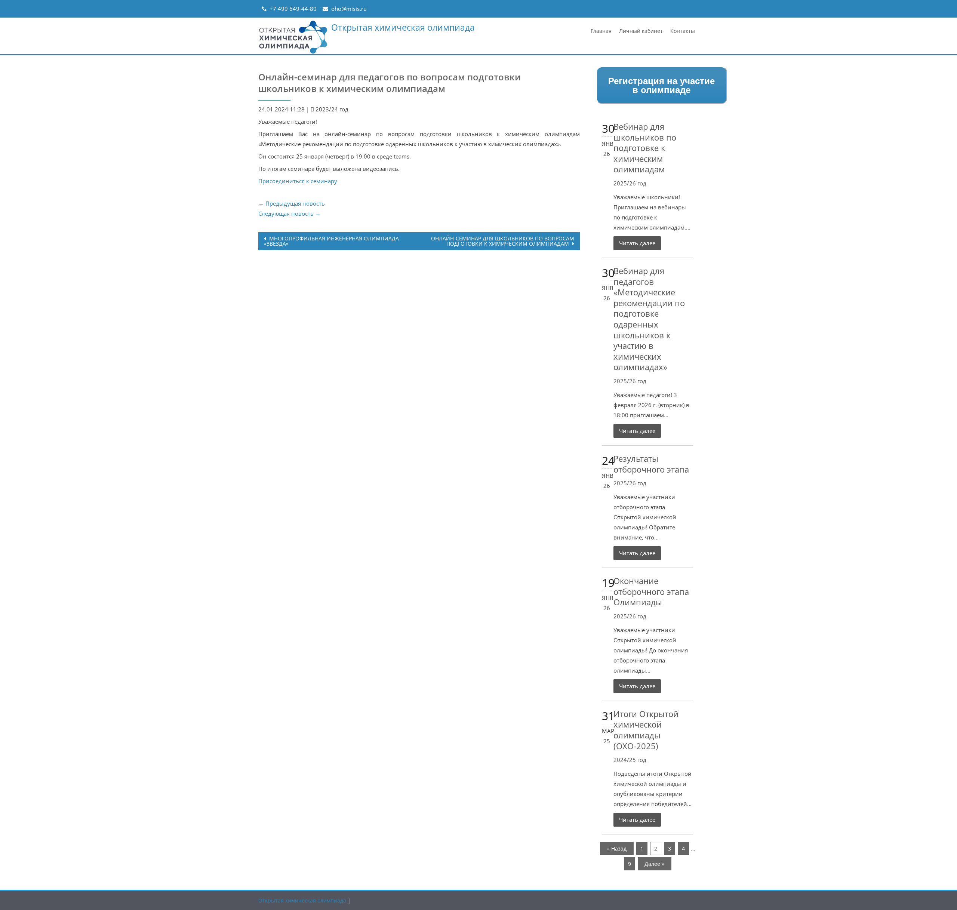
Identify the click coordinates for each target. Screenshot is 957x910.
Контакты (682, 30)
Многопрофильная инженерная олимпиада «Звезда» (331, 241)
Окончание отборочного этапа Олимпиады (651, 591)
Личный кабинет (641, 30)
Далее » (654, 863)
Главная (601, 30)
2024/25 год (629, 759)
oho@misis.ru (349, 8)
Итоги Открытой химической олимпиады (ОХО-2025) (645, 729)
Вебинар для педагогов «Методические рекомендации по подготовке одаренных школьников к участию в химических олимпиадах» (649, 318)
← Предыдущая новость (291, 203)
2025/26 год (629, 183)
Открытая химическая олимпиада (403, 27)
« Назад (617, 848)
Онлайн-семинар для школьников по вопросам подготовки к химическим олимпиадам (502, 241)
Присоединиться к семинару (297, 181)
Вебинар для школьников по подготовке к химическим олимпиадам (644, 148)
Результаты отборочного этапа (651, 464)
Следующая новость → (289, 213)
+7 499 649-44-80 (293, 8)
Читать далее (637, 243)
